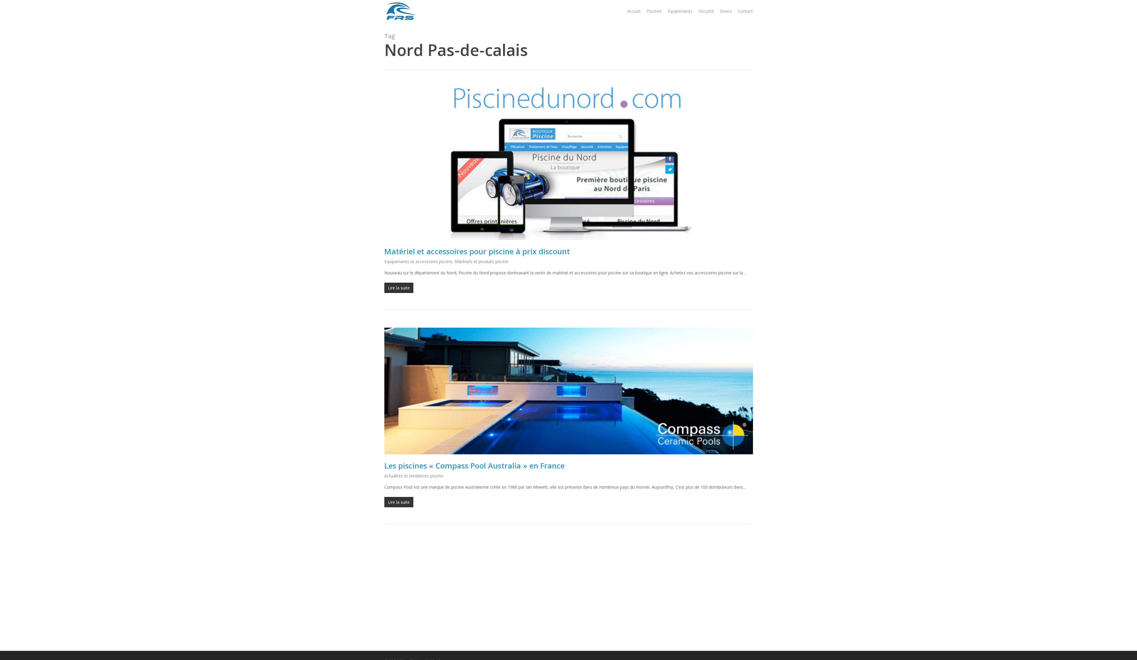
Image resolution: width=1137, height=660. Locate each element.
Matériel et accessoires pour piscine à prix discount (477, 251)
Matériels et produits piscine (481, 261)
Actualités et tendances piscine (413, 476)
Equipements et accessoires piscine (418, 261)
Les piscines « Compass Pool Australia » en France (474, 465)
